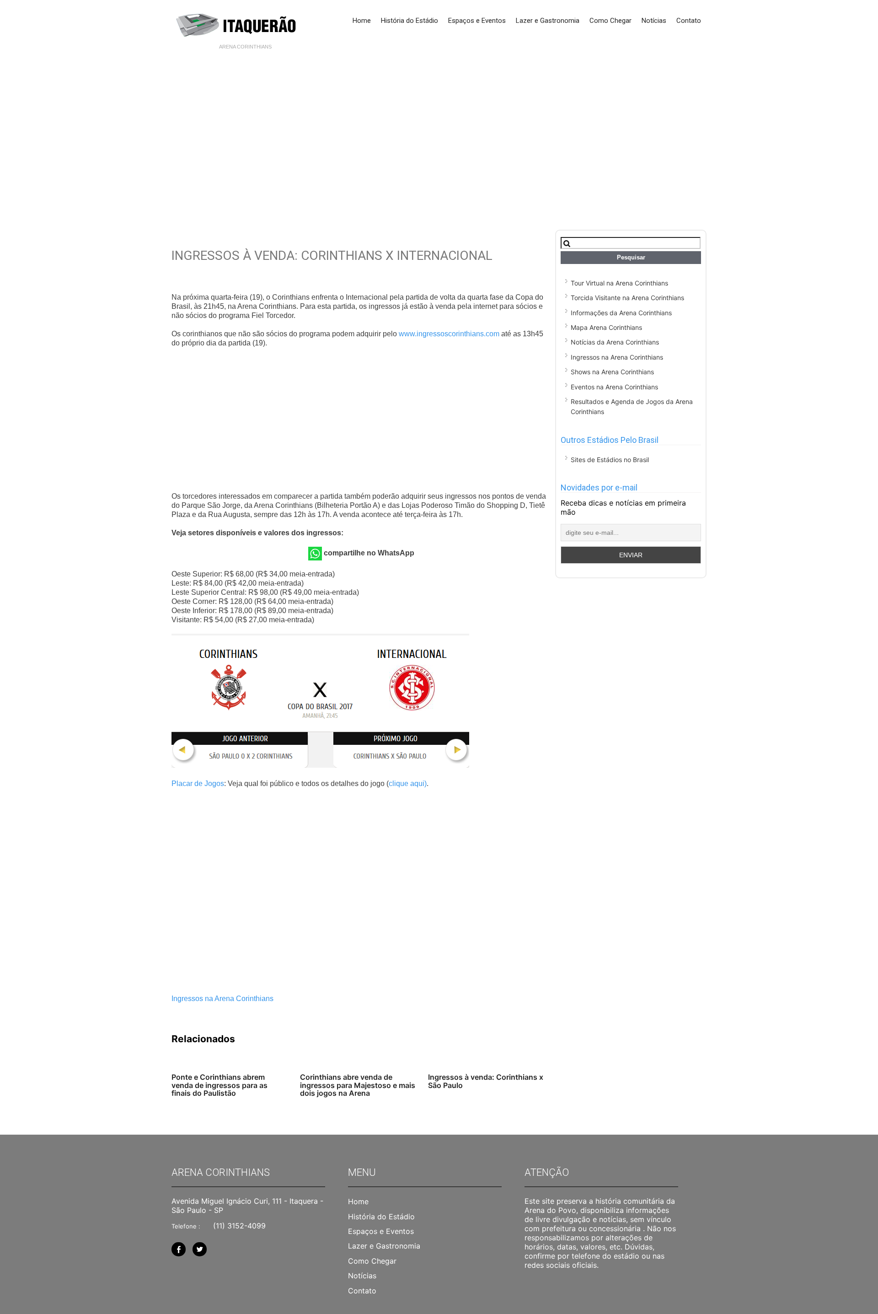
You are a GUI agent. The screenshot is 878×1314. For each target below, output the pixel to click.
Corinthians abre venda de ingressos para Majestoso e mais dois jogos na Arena (357, 1085)
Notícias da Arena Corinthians (615, 342)
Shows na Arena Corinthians (612, 372)
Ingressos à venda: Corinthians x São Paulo (485, 1081)
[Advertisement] (439, 124)
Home (362, 20)
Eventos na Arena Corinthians (614, 387)
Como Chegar (610, 20)
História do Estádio (409, 20)
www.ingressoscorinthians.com (449, 334)
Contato (688, 20)
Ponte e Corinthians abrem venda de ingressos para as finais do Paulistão (219, 1085)
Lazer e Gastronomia (547, 20)
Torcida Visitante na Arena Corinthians (627, 298)
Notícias (654, 20)
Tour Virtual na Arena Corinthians (619, 283)
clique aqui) (408, 783)
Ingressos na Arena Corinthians (222, 998)
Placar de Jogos (197, 783)
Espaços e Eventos (477, 20)
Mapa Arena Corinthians (606, 327)
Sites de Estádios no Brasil (610, 459)
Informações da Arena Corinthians (621, 313)
